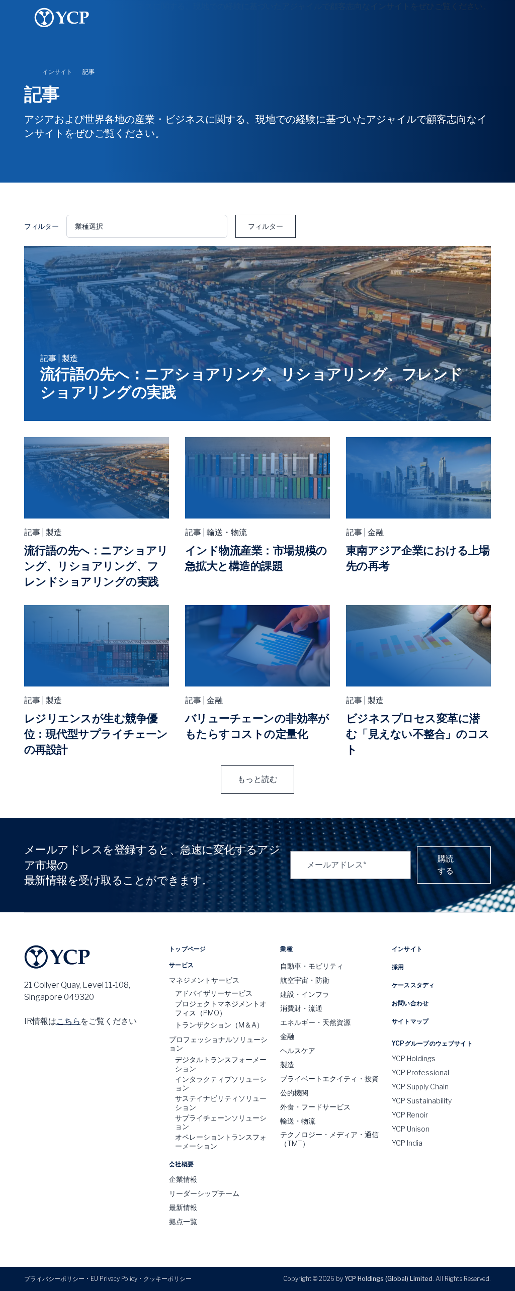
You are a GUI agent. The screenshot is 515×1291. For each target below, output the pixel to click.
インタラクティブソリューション (221, 1083)
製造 (287, 1064)
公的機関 (294, 1092)
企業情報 (183, 1179)
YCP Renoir (410, 1114)
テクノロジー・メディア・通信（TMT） (329, 1139)
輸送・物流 (297, 1120)
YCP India (407, 1143)
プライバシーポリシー (54, 1278)
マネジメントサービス (204, 980)
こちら (68, 1021)
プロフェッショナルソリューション (218, 1044)
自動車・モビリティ (312, 966)
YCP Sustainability (422, 1100)
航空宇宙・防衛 (304, 980)
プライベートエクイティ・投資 (329, 1078)
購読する (446, 865)
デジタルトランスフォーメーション (221, 1064)
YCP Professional (420, 1072)
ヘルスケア (297, 1050)
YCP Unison (411, 1129)
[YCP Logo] (62, 18)
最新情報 (183, 1207)
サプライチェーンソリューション (221, 1122)
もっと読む (257, 779)
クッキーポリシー (167, 1278)
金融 (287, 1036)
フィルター (265, 226)
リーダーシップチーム (204, 1193)
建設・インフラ (304, 994)
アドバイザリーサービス (213, 993)
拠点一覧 (183, 1221)
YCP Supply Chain (420, 1086)
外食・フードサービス (315, 1106)
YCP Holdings (414, 1058)
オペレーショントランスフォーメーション (221, 1141)
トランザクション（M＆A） (219, 1024)
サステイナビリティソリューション (221, 1102)
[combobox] (146, 226)
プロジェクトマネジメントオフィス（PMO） (221, 1008)
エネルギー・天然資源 (315, 1022)
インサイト (57, 71)
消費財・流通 (301, 1008)
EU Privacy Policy (114, 1278)
